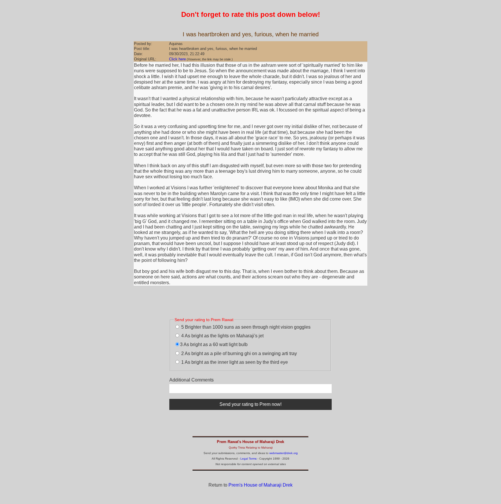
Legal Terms (248, 458)
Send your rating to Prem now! (250, 404)
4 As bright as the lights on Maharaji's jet (222, 335)
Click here (177, 59)
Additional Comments (191, 379)
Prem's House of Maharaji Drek (260, 485)
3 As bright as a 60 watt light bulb (214, 344)
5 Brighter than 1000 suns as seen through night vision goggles (245, 327)
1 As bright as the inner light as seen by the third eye (234, 362)
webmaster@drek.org (283, 453)
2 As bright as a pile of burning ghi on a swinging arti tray (238, 353)
